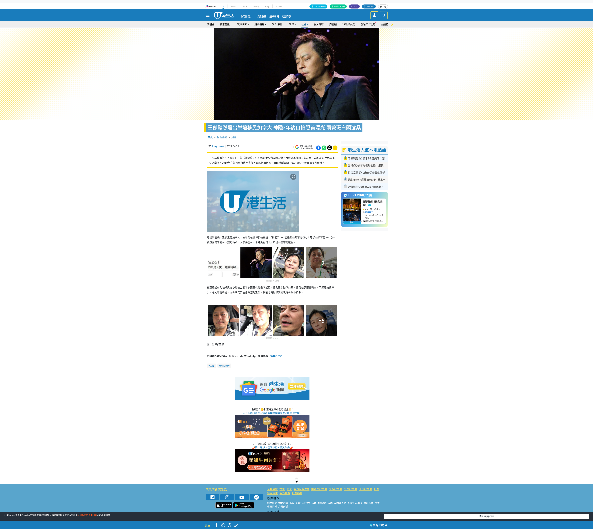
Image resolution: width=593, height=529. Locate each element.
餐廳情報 (272, 493)
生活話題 (222, 137)
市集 (282, 489)
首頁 (210, 137)
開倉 (289, 489)
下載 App (370, 6)
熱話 (234, 137)
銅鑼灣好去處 (319, 489)
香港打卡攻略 (367, 24)
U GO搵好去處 (320, 6)
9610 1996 (276, 356)
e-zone (278, 6)
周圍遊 (333, 24)
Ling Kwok (218, 146)
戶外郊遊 (285, 493)
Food (244, 6)
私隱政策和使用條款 (87, 515)
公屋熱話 (261, 16)
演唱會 (210, 24)
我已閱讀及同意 (486, 516)
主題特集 (386, 24)
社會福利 (297, 493)
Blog (267, 6)
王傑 (212, 365)
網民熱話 (272, 503)
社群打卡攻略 (339, 6)
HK (223, 6)
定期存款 (286, 16)
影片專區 (319, 24)
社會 (376, 489)
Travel (233, 6)
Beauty (256, 6)
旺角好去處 (365, 489)
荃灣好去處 (350, 489)
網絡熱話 (224, 365)
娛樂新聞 (274, 16)
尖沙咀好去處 (301, 489)
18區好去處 (348, 24)
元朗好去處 (335, 489)
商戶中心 (354, 6)
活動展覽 (272, 489)
